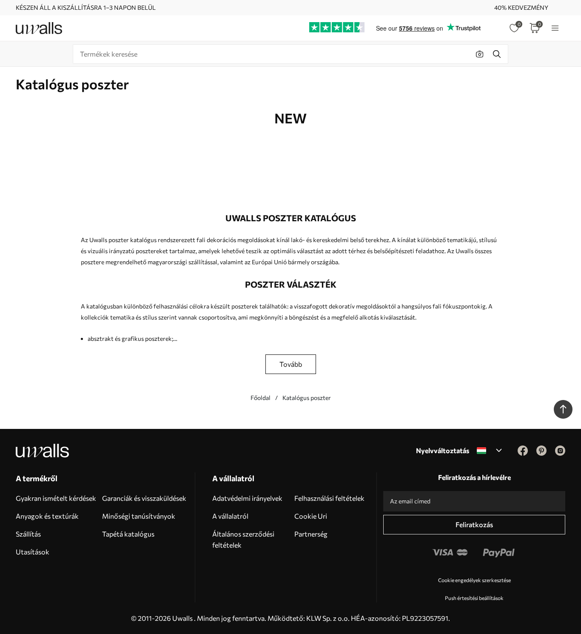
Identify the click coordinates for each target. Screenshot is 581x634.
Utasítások (32, 552)
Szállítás (28, 534)
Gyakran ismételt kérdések (56, 498)
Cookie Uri (310, 516)
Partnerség (311, 534)
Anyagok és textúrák (47, 516)
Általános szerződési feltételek (243, 539)
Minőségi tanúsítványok (138, 516)
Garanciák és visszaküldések (144, 498)
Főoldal (261, 397)
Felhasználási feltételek (329, 498)
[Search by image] (480, 54)
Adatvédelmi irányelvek (247, 498)
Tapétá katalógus (128, 534)
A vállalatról (230, 516)
